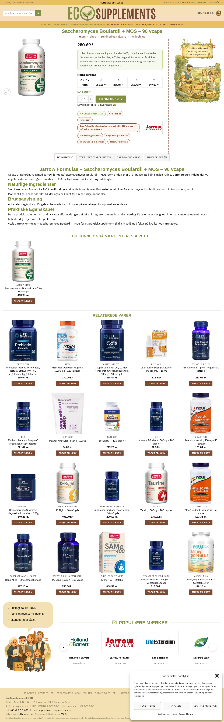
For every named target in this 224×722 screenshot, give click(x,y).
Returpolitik (46, 693)
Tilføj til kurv (110, 99)
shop (93, 36)
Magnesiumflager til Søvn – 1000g (67, 440)
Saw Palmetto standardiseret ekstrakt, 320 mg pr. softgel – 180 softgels (106, 128)
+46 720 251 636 (19, 710)
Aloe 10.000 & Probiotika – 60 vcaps (201, 511)
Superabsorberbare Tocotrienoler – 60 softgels (112, 511)
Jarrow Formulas (119, 141)
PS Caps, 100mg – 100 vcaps (67, 579)
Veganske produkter (117, 135)
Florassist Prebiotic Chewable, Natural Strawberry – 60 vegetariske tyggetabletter (23, 371)
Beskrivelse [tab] (65, 157)
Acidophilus (138, 36)
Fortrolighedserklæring (182, 714)
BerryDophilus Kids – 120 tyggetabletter (201, 581)
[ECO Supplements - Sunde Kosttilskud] (112, 13)
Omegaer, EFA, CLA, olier (150, 24)
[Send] (38, 13)
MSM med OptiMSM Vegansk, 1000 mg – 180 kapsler (67, 369)
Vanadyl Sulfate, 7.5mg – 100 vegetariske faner (156, 581)
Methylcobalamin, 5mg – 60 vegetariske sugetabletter (23, 442)
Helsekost (85, 119)
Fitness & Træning (119, 24)
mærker (167, 2)
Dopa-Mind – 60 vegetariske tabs (23, 579)
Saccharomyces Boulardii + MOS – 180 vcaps (23, 290)
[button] (217, 676)
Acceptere (147, 705)
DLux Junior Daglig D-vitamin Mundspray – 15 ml (156, 369)
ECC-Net (64, 714)
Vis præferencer (206, 705)
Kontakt (202, 2)
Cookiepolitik (164, 714)
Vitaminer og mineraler (87, 24)
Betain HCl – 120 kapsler (112, 440)
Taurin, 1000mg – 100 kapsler (156, 510)
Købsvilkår (213, 2)
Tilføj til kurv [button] (23, 301)
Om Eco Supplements (184, 2)
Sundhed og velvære (54, 24)
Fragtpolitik (65, 693)
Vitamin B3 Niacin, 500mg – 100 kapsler (156, 442)
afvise (176, 705)
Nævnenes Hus (27, 714)
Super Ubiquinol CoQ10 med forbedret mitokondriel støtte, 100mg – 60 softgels (112, 371)
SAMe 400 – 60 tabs (112, 579)
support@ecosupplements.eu (55, 710)
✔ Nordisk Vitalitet (91, 113)
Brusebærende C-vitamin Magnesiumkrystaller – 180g (23, 511)
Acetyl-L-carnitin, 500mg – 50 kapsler (201, 442)
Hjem (82, 36)
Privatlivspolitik (105, 693)
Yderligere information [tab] (95, 157)
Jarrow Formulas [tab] (128, 157)
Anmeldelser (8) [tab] (157, 157)
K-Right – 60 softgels (67, 510)
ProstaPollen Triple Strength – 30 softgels (201, 369)
